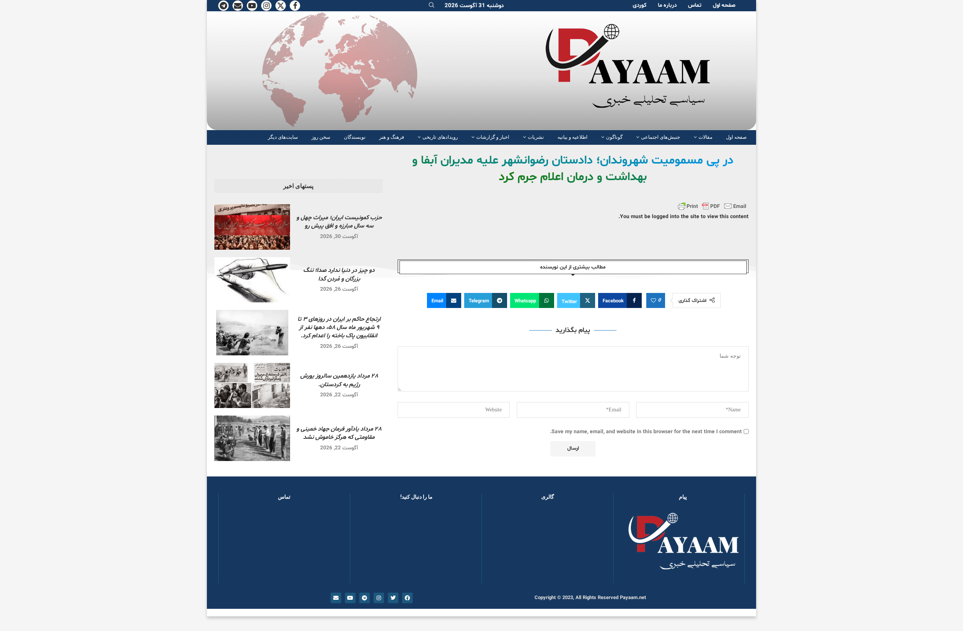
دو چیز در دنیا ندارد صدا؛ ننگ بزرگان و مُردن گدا (339, 274)
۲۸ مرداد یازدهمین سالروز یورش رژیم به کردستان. (339, 380)
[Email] (237, 5)
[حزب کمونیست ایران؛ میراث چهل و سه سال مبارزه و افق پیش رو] (252, 227)
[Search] (431, 5)
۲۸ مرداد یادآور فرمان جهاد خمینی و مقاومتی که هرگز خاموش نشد (338, 433)
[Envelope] (336, 598)
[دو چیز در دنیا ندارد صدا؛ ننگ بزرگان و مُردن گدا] (252, 280)
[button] (499, 545)
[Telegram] (223, 5)
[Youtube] (252, 5)
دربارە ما (667, 5)
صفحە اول (724, 5)
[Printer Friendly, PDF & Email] (712, 206)
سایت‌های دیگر (283, 137)
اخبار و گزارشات (492, 137)
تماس (695, 5)
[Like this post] (653, 301)
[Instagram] (266, 5)
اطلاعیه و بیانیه (572, 137)
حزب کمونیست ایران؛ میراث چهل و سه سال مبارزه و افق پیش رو (339, 222)
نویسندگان (355, 137)
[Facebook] (295, 5)
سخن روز (320, 137)
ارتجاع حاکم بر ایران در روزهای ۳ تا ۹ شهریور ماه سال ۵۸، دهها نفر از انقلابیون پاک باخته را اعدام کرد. (339, 327)
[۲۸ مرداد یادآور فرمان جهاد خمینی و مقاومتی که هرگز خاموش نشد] (252, 438)
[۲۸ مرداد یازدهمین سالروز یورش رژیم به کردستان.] (252, 385)
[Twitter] (280, 5)
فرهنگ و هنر (391, 137)
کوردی (640, 5)
